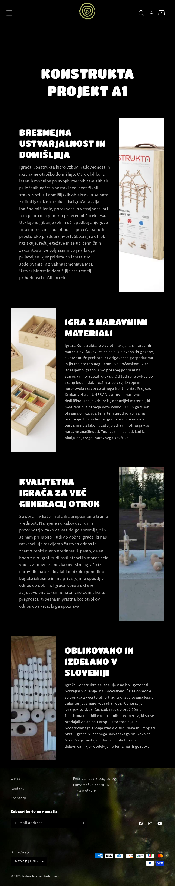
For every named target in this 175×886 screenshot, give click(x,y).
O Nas (15, 779)
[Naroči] (82, 823)
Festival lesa (29, 876)
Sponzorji (18, 798)
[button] (9, 13)
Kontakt (17, 789)
